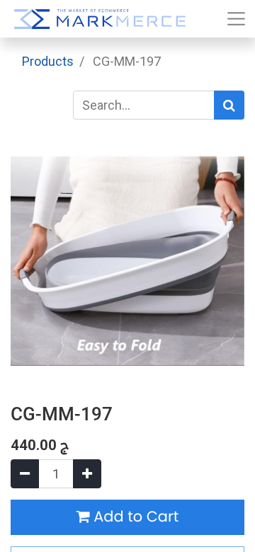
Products (48, 61)
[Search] (229, 105)
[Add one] (87, 473)
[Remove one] (25, 473)
